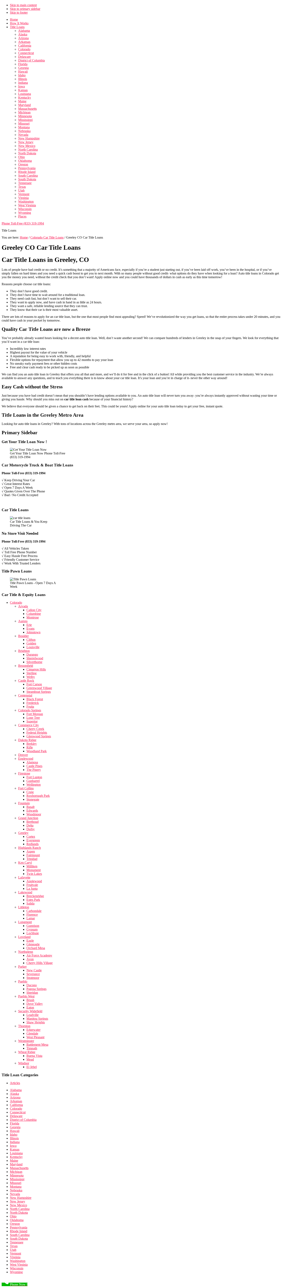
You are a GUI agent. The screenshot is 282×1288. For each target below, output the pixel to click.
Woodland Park (36, 751)
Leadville (32, 1015)
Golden (31, 643)
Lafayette (24, 877)
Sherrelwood (34, 658)
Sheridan (32, 992)
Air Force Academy (39, 955)
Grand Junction (28, 818)
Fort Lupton (34, 777)
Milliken (31, 866)
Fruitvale (32, 885)
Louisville (32, 647)
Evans (30, 628)
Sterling (31, 673)
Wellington (33, 784)
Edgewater (33, 1029)
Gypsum (32, 929)
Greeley (23, 833)
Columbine (33, 613)
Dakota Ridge (27, 740)
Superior (32, 721)
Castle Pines (34, 766)
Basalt (30, 807)
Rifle (29, 747)
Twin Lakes (34, 873)
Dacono (31, 985)
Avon (30, 959)
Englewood (25, 758)
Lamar (30, 918)
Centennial (25, 695)
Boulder (23, 636)
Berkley (31, 743)
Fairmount (33, 855)
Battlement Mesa (37, 1044)
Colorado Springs (29, 710)
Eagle (30, 940)
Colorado (16, 602)
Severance (33, 974)
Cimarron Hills (36, 669)
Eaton (30, 1007)
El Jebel (31, 1067)
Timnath (31, 1048)
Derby (30, 829)
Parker (22, 966)
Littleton (23, 907)
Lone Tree (33, 717)
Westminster (26, 1041)
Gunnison (32, 925)
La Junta (32, 888)
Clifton (31, 639)
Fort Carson (34, 684)
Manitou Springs (37, 1018)
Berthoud (32, 821)
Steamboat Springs (38, 691)
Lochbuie (32, 933)
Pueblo (22, 981)
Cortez (30, 836)
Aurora (22, 621)
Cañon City (33, 610)
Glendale (32, 1033)
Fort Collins (26, 788)
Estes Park (33, 899)
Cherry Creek (35, 729)
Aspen (30, 851)
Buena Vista (34, 1055)
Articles (15, 1083)
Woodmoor (33, 814)
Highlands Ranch (29, 847)
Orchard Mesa (35, 948)
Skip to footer (19, 12)
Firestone (24, 773)
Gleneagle (33, 944)
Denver (23, 755)
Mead (30, 1059)
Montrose (32, 617)
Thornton (24, 1026)
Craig (30, 792)
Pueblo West (26, 996)
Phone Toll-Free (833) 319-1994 (23, 223)
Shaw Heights (35, 1022)
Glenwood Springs (38, 736)
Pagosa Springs (36, 989)
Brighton (24, 651)
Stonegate (32, 799)
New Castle (34, 970)
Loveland (24, 937)
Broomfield (25, 665)
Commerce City (28, 725)
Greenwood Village (39, 688)
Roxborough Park (38, 795)
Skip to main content (23, 5)
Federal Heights (36, 732)
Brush (30, 1000)
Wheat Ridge (26, 1052)
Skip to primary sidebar (25, 9)
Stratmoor (32, 977)
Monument (33, 870)
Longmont (25, 922)
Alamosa (32, 762)
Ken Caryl (25, 862)
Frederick (32, 703)
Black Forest (34, 699)
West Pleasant (35, 1037)
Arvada (23, 606)
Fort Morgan (34, 714)
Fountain (24, 803)
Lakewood (25, 892)
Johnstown (33, 632)
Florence (32, 914)
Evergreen (33, 840)
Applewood (34, 881)
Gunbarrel (33, 781)
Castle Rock (26, 680)
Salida (30, 903)
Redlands (32, 844)
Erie (29, 625)
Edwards (32, 810)
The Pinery (33, 769)
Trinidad (31, 859)
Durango (32, 654)
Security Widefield (30, 1011)
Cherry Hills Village (39, 963)
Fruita (30, 706)
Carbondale (33, 911)
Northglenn (25, 951)
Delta (29, 825)
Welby (30, 677)
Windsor (23, 1063)
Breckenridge (35, 896)
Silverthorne (34, 662)
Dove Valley (34, 1003)
